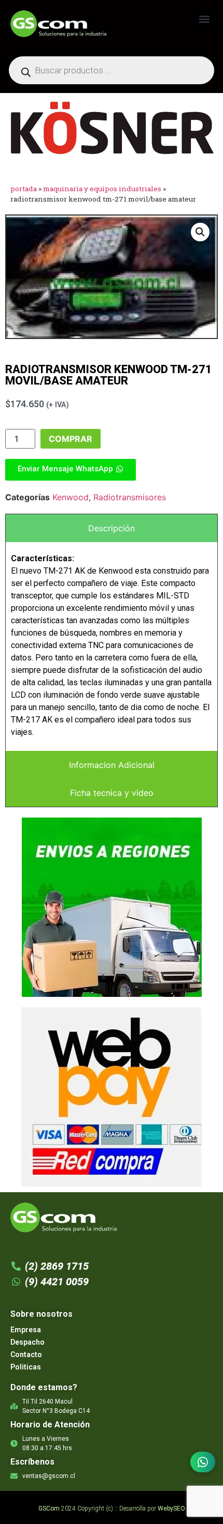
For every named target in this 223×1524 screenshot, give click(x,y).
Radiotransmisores (129, 497)
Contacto (26, 1354)
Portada (23, 188)
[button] (204, 18)
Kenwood (70, 497)
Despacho (27, 1342)
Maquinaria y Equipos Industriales (102, 188)
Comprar (70, 439)
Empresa (25, 1330)
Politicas (25, 1367)
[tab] (111, 528)
